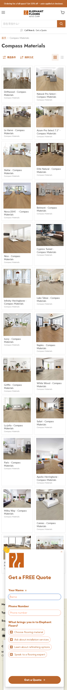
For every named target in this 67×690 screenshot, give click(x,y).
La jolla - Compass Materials (13, 427)
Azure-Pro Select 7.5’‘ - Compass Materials (49, 132)
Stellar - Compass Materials (13, 172)
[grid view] (55, 57)
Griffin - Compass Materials (13, 386)
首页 (4, 38)
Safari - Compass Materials (45, 423)
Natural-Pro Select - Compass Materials (47, 95)
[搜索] (61, 23)
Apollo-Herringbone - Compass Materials (48, 478)
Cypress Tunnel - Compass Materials (46, 250)
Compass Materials (11, 98)
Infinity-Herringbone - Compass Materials (15, 302)
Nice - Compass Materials (12, 258)
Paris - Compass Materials (12, 464)
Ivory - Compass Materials (12, 340)
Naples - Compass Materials (46, 347)
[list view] (62, 57)
